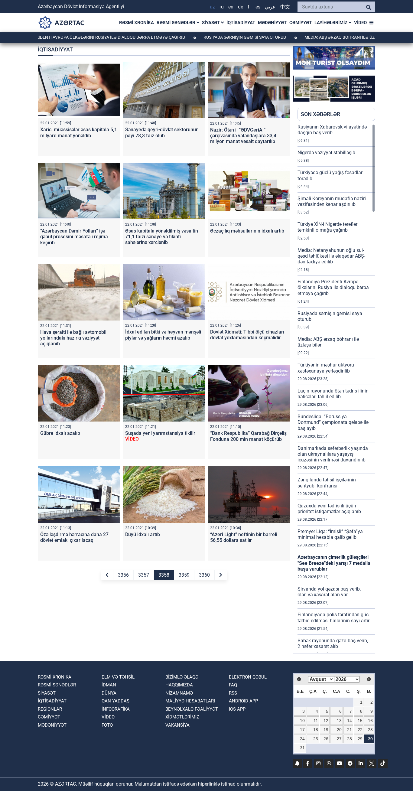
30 (370, 738)
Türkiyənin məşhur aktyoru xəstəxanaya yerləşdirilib (326, 367)
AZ (212, 7)
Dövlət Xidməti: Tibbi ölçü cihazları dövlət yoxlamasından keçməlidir (247, 334)
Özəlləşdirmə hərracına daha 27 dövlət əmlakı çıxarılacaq (74, 537)
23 (370, 729)
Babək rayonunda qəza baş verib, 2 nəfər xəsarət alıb (333, 643)
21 (349, 729)
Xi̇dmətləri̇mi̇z (182, 717)
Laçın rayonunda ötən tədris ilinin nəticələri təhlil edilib (333, 393)
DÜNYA (109, 693)
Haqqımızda (179, 685)
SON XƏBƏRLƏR (320, 114)
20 (339, 729)
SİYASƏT (211, 22)
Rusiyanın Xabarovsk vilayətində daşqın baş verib (332, 129)
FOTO (107, 725)
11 (316, 720)
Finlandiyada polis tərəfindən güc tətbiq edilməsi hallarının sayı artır (333, 617)
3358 (163, 575)
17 (302, 729)
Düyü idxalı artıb (142, 534)
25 (315, 738)
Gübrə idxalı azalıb (60, 433)
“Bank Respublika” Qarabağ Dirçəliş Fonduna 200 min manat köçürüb (248, 436)
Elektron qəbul (248, 677)
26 (326, 738)
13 (339, 720)
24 (302, 738)
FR (249, 7)
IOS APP (237, 709)
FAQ (233, 685)
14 (349, 720)
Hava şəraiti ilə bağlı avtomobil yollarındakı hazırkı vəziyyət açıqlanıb (73, 338)
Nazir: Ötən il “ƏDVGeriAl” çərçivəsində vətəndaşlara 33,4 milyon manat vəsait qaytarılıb (243, 135)
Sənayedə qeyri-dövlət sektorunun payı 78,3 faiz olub (162, 132)
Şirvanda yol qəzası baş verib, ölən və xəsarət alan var (329, 592)
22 (360, 729)
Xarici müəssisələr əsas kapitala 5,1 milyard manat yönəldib (78, 132)
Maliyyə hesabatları (190, 701)
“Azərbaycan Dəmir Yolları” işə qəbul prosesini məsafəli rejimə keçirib (74, 236)
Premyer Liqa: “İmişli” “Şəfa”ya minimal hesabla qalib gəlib (330, 534)
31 (302, 747)
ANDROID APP (243, 701)
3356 (123, 575)
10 (302, 720)
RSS (233, 693)
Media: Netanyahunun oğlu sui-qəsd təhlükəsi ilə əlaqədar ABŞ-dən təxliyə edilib (331, 256)
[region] (336, 388)
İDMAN (109, 685)
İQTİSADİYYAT (240, 22)
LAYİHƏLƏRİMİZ (331, 22)
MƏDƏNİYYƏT (272, 22)
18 (315, 729)
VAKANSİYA (177, 725)
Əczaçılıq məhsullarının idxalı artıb (247, 231)
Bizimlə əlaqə (181, 677)
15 (360, 720)
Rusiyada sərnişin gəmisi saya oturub (219, 37)
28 (349, 738)
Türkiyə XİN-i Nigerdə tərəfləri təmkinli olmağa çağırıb (328, 227)
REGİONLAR (50, 709)
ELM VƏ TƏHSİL (118, 677)
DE (240, 7)
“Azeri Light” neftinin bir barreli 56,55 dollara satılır (243, 537)
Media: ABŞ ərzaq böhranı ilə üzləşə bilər (325, 37)
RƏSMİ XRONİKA (136, 22)
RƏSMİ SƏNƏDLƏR (177, 22)
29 (360, 738)
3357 (143, 575)
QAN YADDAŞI (116, 701)
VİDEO (360, 22)
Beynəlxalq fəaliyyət (191, 709)
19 (326, 729)
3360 (204, 575)
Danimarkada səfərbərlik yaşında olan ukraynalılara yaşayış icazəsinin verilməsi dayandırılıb (333, 454)
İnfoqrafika (116, 709)
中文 (285, 7)
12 (326, 720)
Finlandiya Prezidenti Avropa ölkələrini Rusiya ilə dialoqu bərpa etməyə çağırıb (333, 287)
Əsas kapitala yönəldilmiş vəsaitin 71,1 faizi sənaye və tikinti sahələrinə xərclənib (161, 236)
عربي (270, 7)
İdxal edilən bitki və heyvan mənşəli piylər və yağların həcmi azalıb (163, 334)
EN (230, 7)
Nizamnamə (179, 693)
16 (370, 720)
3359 (184, 575)
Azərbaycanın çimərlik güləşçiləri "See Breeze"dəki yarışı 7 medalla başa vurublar (334, 563)
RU (222, 7)
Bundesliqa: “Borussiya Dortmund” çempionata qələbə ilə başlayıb (333, 422)
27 (339, 738)
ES (257, 7)
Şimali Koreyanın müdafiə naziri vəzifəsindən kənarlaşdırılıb (332, 201)
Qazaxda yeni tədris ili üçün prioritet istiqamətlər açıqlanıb (329, 508)
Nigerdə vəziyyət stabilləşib (326, 152)
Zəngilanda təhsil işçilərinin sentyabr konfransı (327, 482)
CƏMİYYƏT (300, 22)
